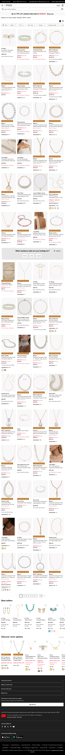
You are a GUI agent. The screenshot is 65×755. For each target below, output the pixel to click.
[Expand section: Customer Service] (32, 680)
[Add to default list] (10, 605)
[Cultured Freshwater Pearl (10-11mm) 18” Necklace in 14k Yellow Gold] (24, 221)
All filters (58, 251)
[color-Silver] (29, 669)
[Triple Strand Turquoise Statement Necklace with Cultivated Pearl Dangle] (30, 610)
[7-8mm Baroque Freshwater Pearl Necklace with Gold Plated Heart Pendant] (8, 526)
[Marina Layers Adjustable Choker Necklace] (53, 610)
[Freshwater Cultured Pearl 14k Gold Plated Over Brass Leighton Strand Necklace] (8, 382)
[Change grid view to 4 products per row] (60, 21)
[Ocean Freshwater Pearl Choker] (40, 38)
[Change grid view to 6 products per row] (63, 21)
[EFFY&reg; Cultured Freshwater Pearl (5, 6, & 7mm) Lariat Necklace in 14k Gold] (40, 73)
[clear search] (62, 9)
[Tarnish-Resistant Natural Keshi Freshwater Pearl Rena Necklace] (56, 271)
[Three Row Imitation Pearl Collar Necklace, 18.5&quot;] (24, 182)
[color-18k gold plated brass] (63, 669)
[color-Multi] (5, 370)
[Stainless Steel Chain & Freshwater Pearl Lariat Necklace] (40, 221)
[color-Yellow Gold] (50, 208)
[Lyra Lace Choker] (24, 343)
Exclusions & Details (11, 717)
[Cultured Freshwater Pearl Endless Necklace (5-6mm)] (40, 111)
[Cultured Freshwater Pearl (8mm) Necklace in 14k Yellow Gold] (40, 306)
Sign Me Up (32, 704)
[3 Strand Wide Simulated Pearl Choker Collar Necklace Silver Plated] (24, 73)
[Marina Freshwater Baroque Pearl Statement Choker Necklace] (24, 111)
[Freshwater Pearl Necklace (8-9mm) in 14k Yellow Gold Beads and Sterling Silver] (24, 271)
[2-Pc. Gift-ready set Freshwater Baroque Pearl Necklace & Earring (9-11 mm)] (56, 453)
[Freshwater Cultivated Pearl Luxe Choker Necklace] (8, 38)
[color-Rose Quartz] (54, 631)
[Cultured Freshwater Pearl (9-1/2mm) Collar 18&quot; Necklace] (8, 343)
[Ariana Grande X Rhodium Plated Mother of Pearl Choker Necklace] (40, 489)
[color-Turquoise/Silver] (49, 631)
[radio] (50, 208)
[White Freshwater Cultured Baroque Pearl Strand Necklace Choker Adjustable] (56, 221)
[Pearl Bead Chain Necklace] (24, 489)
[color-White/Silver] (3, 590)
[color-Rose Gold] (58, 208)
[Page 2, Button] (44, 596)
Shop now (50, 14)
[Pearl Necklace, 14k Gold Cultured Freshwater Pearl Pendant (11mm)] (8, 182)
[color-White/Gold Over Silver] (10, 590)
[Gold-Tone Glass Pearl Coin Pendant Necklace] (40, 182)
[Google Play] (18, 737)
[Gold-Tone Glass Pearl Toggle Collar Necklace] (24, 306)
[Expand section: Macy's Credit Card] (32, 685)
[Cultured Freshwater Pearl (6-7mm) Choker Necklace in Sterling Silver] (56, 111)
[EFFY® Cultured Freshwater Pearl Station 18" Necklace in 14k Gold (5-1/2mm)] (6, 647)
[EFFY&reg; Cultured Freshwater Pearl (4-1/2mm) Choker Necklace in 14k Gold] (56, 38)
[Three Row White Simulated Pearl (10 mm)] (8, 489)
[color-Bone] (52, 631)
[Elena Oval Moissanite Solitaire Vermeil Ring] (43, 647)
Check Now (19, 717)
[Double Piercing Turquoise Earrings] (6, 610)
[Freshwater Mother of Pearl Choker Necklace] (24, 526)
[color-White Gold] (55, 208)
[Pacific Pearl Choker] (8, 271)
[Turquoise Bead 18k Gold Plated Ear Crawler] (41, 610)
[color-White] (3, 370)
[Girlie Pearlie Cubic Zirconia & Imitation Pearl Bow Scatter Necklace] (24, 453)
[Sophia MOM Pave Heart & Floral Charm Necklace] (30, 647)
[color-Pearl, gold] (5, 548)
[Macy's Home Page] (8, 5)
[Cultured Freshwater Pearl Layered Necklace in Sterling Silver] (8, 73)
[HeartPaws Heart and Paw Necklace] (55, 647)
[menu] (2, 5)
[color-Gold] (53, 208)
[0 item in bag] (63, 5)
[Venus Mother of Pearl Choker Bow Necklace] (40, 271)
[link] (8, 52)
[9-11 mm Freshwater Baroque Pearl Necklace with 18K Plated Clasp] (24, 146)
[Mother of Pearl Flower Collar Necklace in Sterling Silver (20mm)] (8, 111)
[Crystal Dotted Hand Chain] (18, 610)
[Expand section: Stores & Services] (32, 689)
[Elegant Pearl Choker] (24, 418)
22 (41, 595)
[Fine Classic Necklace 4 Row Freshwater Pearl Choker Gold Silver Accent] (24, 38)
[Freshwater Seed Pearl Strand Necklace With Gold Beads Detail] (8, 146)
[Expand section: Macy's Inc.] (32, 693)
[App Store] (6, 737)
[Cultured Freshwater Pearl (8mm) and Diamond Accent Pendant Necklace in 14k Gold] (40, 418)
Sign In (58, 5)
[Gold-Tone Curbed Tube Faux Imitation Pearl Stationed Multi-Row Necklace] (56, 382)
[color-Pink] (5, 590)
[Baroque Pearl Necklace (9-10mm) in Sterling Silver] (56, 146)
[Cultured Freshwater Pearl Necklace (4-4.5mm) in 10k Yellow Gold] (56, 562)
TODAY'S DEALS (6, 1)
